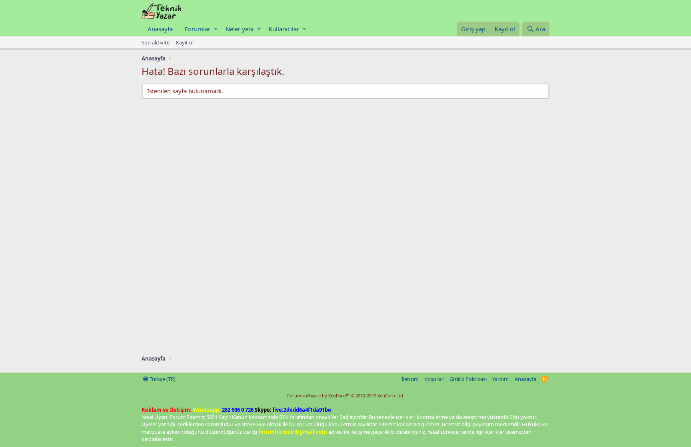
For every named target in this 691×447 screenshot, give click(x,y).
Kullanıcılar (284, 29)
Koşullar (433, 379)
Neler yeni (240, 29)
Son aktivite (156, 42)
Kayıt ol (185, 42)
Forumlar (197, 29)
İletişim (410, 379)
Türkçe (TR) (162, 379)
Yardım (500, 379)
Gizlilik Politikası (468, 379)
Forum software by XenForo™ (345, 396)
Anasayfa (160, 29)
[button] (216, 29)
